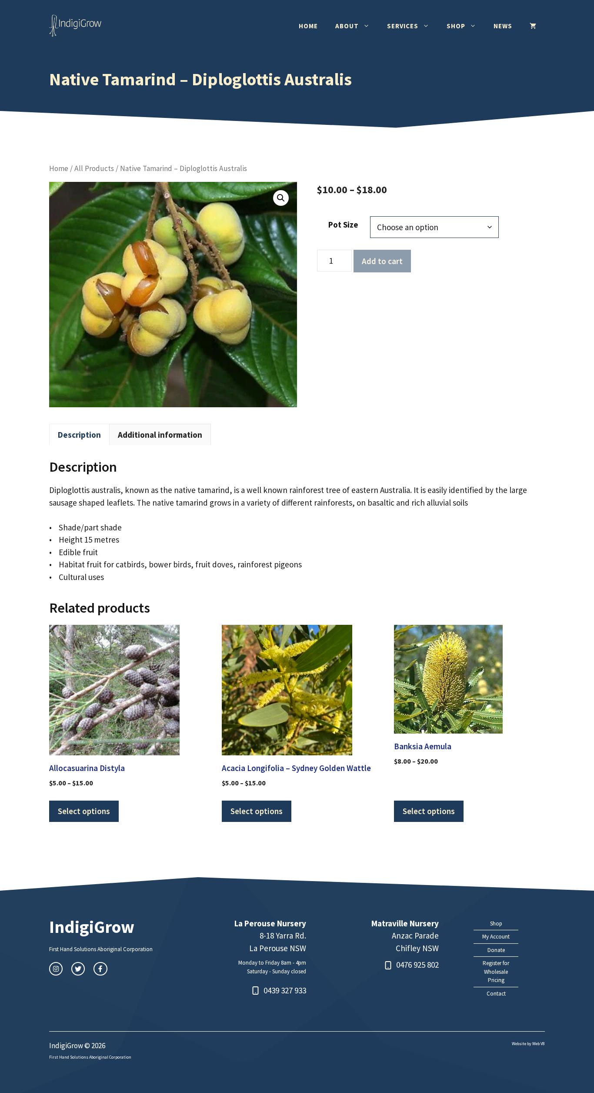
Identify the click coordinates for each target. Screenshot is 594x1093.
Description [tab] (79, 434)
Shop (456, 26)
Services (402, 26)
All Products (94, 168)
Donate (496, 950)
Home (308, 26)
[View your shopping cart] (533, 26)
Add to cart (382, 261)
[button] (281, 198)
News (503, 26)
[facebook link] (100, 969)
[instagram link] (56, 969)
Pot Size (343, 224)
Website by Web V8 (528, 1043)
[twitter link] (78, 969)
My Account (496, 936)
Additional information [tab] (160, 434)
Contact (496, 993)
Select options (84, 811)
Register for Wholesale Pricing (496, 971)
